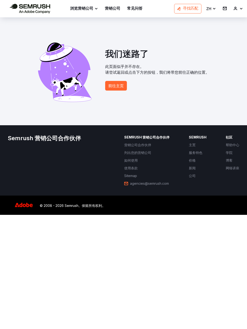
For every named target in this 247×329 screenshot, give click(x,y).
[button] (211, 8)
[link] (112, 9)
